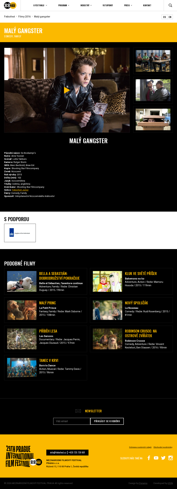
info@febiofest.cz (58, 452)
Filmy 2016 (24, 16)
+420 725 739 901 (76, 452)
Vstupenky (108, 5)
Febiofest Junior (20, 190)
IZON (170, 483)
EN (170, 17)
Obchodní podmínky (162, 447)
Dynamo (143, 483)
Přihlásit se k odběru (107, 421)
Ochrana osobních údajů (140, 447)
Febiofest (9, 16)
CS (164, 17)
